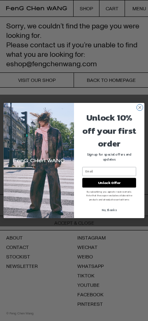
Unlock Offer (109, 182)
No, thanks (109, 210)
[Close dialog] (139, 107)
